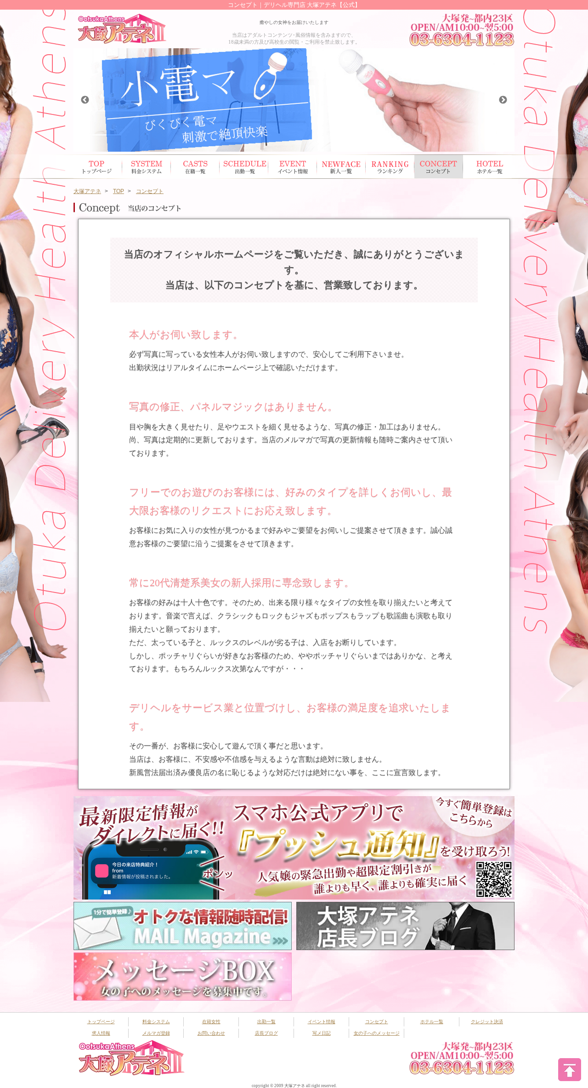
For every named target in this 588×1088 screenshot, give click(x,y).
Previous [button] (85, 100)
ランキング (390, 166)
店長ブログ (266, 1033)
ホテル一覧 (487, 166)
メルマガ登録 (156, 1033)
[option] (294, 100)
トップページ (98, 166)
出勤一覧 (266, 1021)
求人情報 (101, 1033)
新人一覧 (341, 166)
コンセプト (438, 166)
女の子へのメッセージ (377, 1033)
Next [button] (503, 100)
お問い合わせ (211, 1033)
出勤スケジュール (244, 166)
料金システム (156, 1021)
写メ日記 (321, 1033)
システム (146, 166)
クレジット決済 (487, 1021)
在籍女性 (195, 166)
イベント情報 (292, 166)
